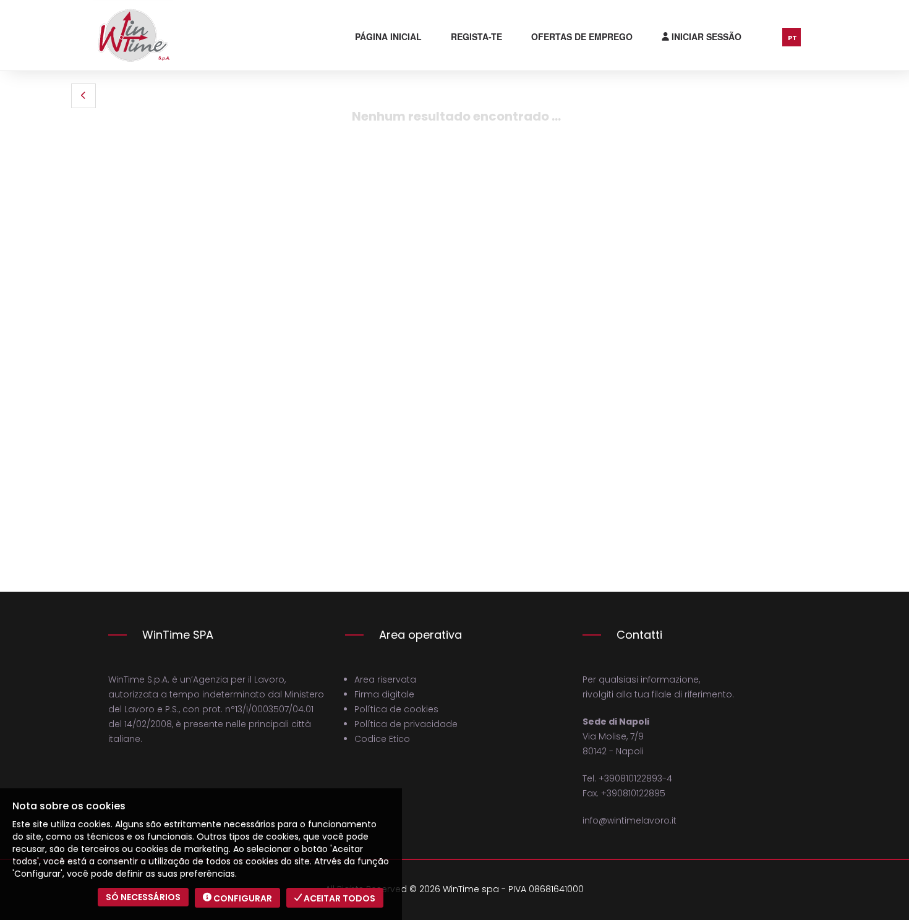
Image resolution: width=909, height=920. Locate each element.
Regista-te (476, 36)
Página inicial (388, 36)
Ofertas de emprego (582, 36)
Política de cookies (396, 709)
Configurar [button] (241, 898)
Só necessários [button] (143, 897)
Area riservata (385, 679)
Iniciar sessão (705, 36)
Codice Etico (382, 739)
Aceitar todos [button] (338, 898)
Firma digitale (384, 694)
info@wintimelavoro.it (629, 820)
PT (792, 38)
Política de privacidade (406, 724)
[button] (83, 95)
